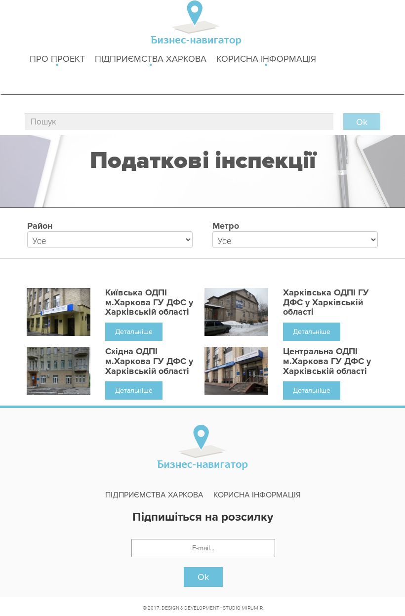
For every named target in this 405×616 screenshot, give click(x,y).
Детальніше (134, 332)
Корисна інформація (266, 58)
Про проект (57, 58)
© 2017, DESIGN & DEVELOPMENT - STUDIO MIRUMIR (203, 607)
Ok (203, 577)
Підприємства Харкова (150, 58)
